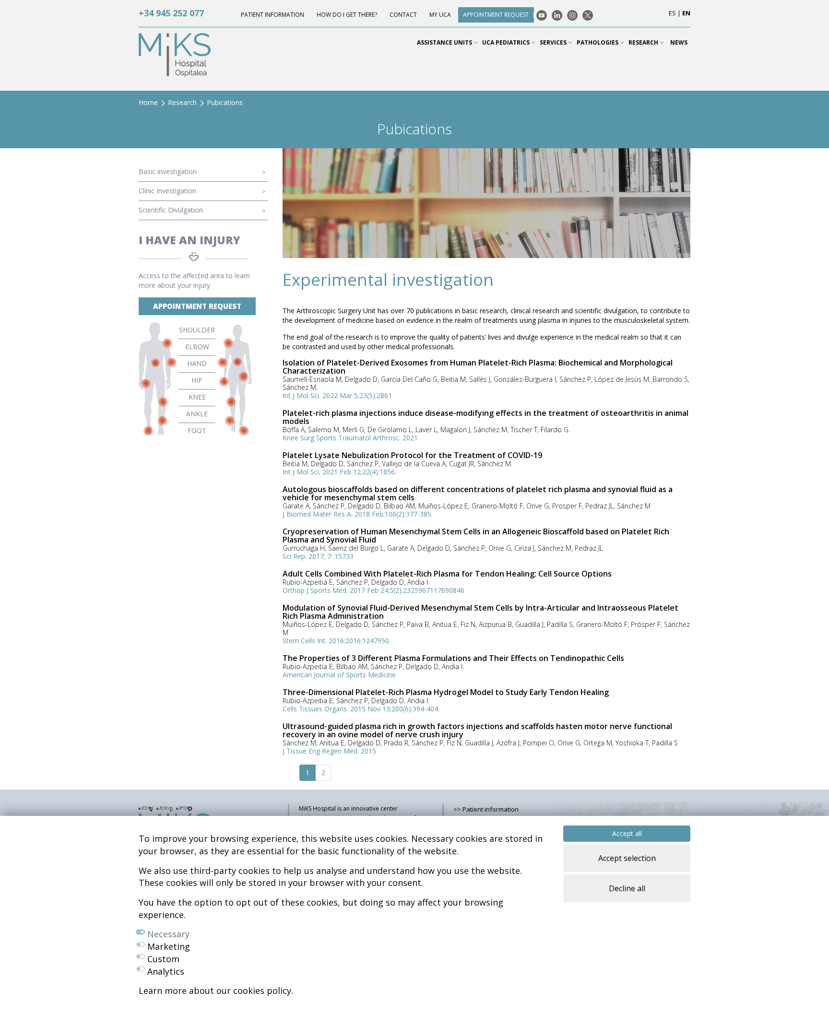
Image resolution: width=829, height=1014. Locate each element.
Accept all (627, 833)
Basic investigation (168, 171)
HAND (197, 363)
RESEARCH (644, 42)
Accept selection (627, 858)
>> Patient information (486, 809)
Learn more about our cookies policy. (216, 990)
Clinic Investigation (167, 190)
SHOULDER (197, 329)
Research (182, 102)
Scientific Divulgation (171, 209)
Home (148, 102)
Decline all (627, 888)
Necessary (168, 934)
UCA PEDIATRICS (506, 42)
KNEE (197, 396)
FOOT (197, 430)
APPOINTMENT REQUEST (197, 306)
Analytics (165, 971)
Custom (163, 959)
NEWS (678, 42)
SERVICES (554, 42)
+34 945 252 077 (171, 13)
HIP (196, 380)
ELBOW (197, 346)
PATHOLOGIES (598, 42)
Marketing (168, 946)
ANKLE (197, 413)
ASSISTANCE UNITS (445, 42)
